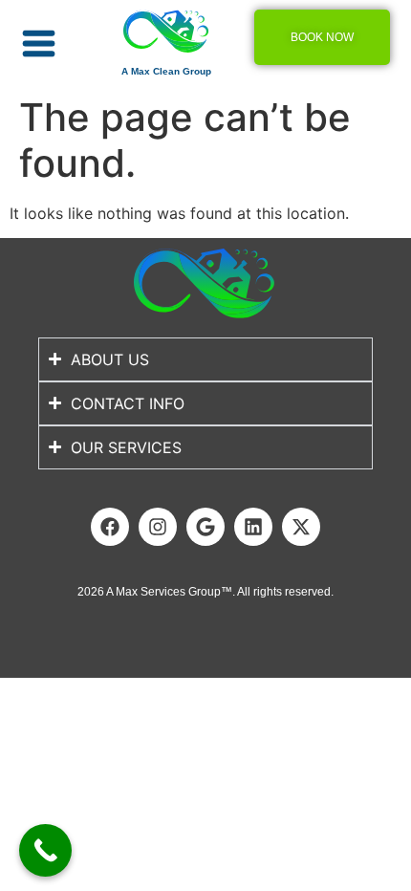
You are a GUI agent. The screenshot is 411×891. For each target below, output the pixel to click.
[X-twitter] (301, 527)
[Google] (205, 527)
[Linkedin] (253, 527)
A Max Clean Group (166, 71)
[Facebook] (110, 527)
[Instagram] (158, 527)
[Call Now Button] (45, 850)
